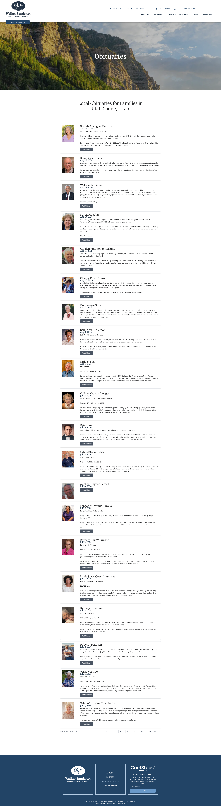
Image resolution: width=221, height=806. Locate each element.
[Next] (159, 731)
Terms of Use (111, 804)
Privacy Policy (100, 804)
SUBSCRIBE (142, 791)
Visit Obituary (87, 149)
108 (150, 731)
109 (155, 731)
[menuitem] (146, 14)
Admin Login (121, 804)
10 (142, 731)
